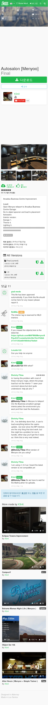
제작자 (19, 327)
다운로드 (26, 79)
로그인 (24, 493)
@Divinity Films (18, 401)
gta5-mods (16, 291)
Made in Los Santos (9, 697)
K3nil (17, 94)
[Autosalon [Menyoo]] (24, 156)
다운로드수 (10, 187)
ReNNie (14, 312)
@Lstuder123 (17, 365)
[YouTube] (15, 97)
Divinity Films (17, 375)
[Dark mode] (40, 3)
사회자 (21, 312)
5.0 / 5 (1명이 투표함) (8, 192)
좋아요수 (24, 187)
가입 (34, 493)
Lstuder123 (16, 350)
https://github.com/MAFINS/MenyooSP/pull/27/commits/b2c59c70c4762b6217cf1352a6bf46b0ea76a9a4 (28, 338)
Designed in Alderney (10, 694)
